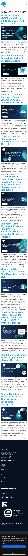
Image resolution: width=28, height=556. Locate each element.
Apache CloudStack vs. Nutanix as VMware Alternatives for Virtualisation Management (13, 399)
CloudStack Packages (8, 488)
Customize (14, 550)
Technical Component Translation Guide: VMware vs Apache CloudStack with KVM (12, 98)
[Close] (26, 535)
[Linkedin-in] (11, 497)
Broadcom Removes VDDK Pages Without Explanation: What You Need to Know (12, 19)
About (3, 485)
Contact (3, 482)
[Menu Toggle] (26, 4)
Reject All (14, 553)
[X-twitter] (2, 497)
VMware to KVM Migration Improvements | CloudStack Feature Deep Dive (14, 273)
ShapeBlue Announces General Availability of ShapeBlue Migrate (12, 58)
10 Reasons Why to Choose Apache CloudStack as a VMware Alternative (13, 140)
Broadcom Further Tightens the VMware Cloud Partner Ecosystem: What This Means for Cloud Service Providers (13, 230)
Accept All (14, 546)
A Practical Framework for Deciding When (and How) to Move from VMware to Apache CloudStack (14, 184)
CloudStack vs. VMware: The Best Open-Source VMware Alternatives (13, 358)
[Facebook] (7, 497)
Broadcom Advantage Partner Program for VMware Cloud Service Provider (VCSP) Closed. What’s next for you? (13, 317)
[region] (14, 545)
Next (25, 438)
